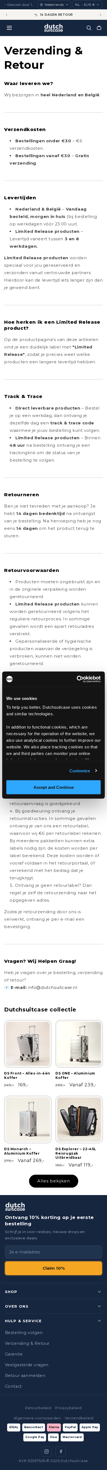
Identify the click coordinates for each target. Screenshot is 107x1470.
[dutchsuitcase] (53, 28)
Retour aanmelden (25, 1375)
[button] (99, 28)
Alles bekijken (53, 1180)
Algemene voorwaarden (37, 1418)
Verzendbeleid (79, 1418)
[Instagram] (46, 1451)
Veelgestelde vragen (27, 1364)
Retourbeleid (38, 1408)
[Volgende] (100, 15)
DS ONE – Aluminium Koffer (75, 1075)
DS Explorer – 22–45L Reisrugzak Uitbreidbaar (75, 1153)
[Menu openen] (9, 27)
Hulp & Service (23, 1321)
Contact (13, 1386)
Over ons (17, 1306)
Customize (79, 770)
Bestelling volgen (24, 1332)
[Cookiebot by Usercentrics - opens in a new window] (77, 679)
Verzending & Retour (27, 1343)
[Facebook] (60, 1451)
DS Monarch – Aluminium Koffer (22, 1151)
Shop (11, 1291)
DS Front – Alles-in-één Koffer (27, 1075)
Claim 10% (54, 1268)
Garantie (14, 1354)
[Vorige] (6, 15)
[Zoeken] (89, 28)
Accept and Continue (53, 787)
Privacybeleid (68, 1408)
